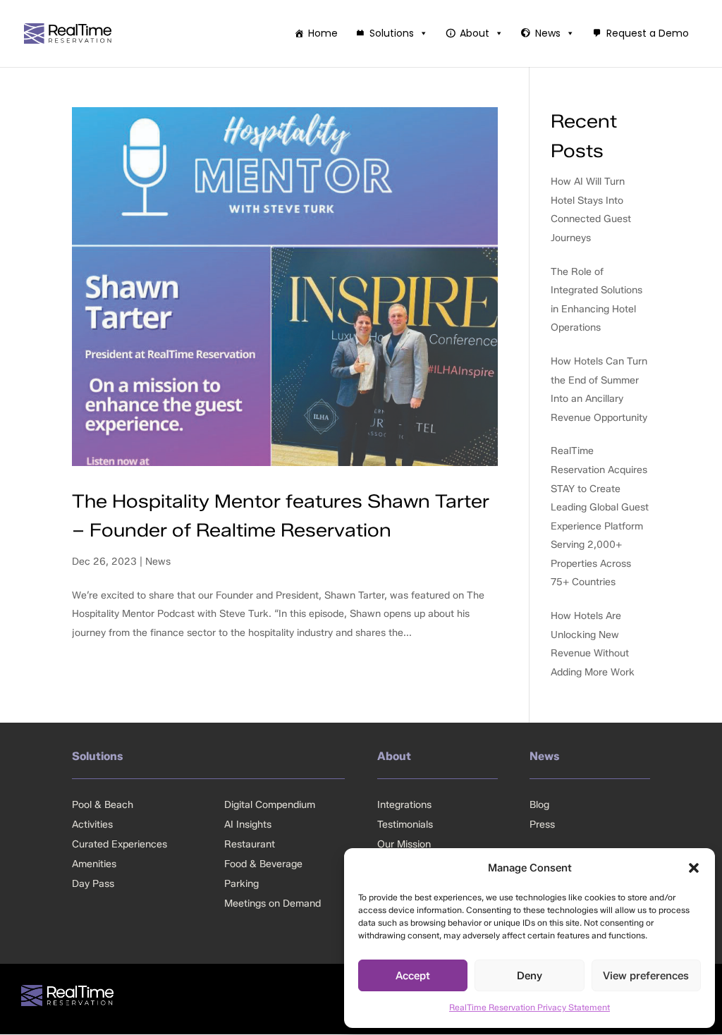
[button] (694, 868)
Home (323, 33)
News (548, 33)
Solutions (391, 33)
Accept (413, 975)
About (474, 33)
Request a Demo (647, 33)
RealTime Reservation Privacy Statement (529, 1007)
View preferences (646, 975)
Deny (529, 975)
